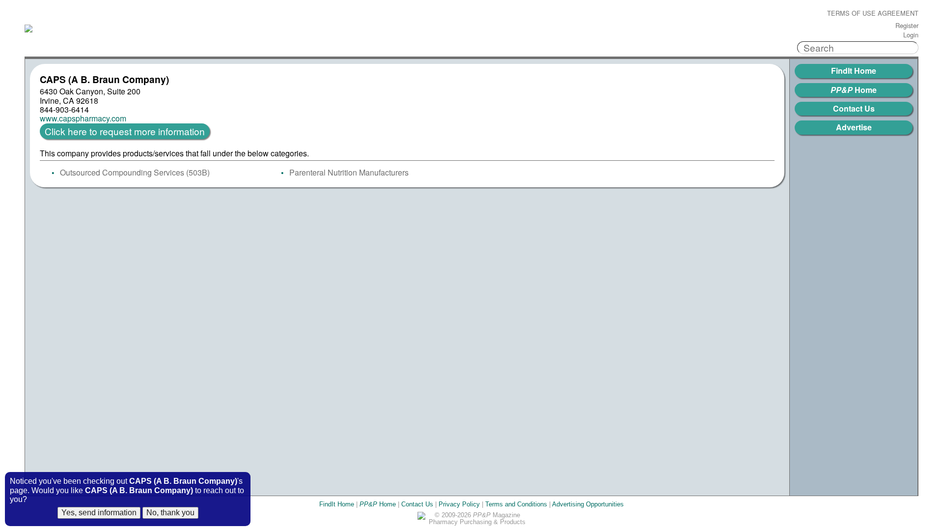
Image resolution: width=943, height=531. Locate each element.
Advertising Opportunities (588, 504)
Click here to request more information (125, 131)
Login (910, 35)
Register (906, 26)
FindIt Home (853, 70)
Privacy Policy (459, 504)
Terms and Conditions (516, 504)
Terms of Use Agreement (872, 13)
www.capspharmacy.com (83, 118)
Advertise (854, 127)
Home (854, 89)
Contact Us (854, 108)
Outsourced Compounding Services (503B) (135, 172)
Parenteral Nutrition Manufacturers (349, 172)
